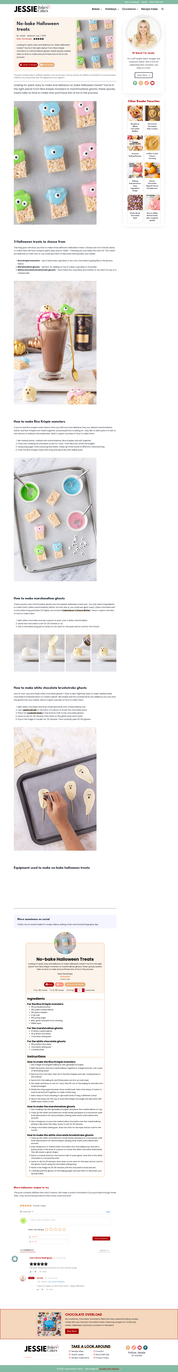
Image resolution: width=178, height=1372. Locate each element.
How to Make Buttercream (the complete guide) (152, 216)
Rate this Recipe (76, 984)
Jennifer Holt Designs (109, 1368)
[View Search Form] (162, 9)
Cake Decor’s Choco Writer (76, 610)
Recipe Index (149, 9)
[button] (34, 39)
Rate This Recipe (36, 1229)
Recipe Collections (80, 1357)
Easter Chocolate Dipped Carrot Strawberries (152, 184)
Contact (100, 1351)
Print (50, 984)
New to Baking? (132, 2)
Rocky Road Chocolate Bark (135, 215)
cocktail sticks (34, 713)
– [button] (76, 990)
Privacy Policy (102, 1357)
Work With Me (156, 2)
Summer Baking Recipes (135, 155)
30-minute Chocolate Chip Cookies (152, 126)
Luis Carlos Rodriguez (56, 1282)
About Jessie (77, 1354)
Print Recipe (48, 64)
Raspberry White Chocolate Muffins (135, 127)
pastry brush (30, 710)
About (144, 2)
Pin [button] (60, 984)
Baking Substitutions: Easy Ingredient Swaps (135, 186)
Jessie (40, 1278)
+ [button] (83, 990)
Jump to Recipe (29, 64)
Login (107, 1212)
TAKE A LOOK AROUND (90, 1347)
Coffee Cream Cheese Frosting (152, 156)
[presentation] (135, 113)
